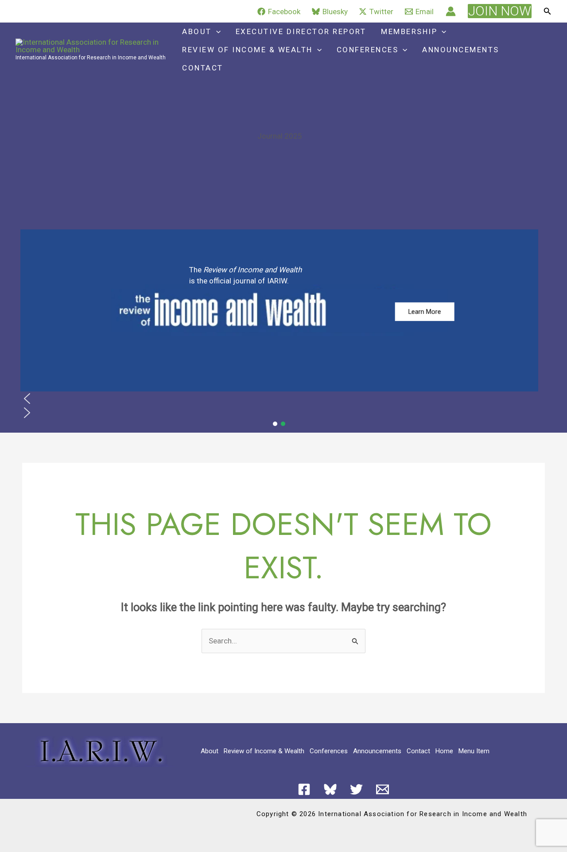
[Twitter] (356, 789)
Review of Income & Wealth (247, 49)
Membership (409, 31)
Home (444, 751)
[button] (500, 11)
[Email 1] (382, 789)
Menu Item (473, 751)
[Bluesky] (330, 789)
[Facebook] (304, 789)
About (197, 31)
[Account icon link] (451, 11)
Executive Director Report (301, 31)
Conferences (368, 49)
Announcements (460, 49)
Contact (202, 67)
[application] (216, 32)
